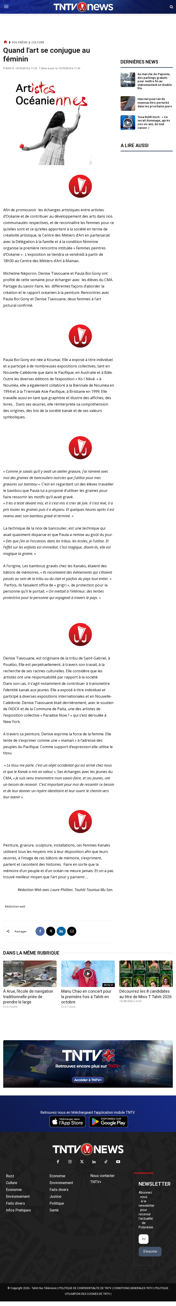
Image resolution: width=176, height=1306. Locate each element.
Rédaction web (15, 906)
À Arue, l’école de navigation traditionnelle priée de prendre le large (28, 996)
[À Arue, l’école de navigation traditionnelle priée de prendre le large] (30, 973)
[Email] (71, 931)
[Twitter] (82, 1162)
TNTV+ (95, 1182)
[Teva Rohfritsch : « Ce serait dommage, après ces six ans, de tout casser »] (128, 122)
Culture (37, 42)
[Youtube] (118, 1162)
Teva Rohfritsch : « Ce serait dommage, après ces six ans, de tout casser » (154, 122)
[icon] (5, 42)
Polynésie (20, 42)
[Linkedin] (61, 931)
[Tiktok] (106, 1162)
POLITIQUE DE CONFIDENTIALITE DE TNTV (85, 1288)
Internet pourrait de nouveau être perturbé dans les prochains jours (155, 102)
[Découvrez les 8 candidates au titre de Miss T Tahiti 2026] (146, 973)
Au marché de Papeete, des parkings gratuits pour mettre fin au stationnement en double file (155, 81)
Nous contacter (102, 1176)
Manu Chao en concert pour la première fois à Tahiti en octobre (86, 996)
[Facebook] (40, 931)
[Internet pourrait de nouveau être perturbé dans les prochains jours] (128, 103)
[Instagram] (70, 1162)
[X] (50, 931)
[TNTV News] (88, 1149)
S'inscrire (150, 1251)
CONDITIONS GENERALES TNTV (133, 1288)
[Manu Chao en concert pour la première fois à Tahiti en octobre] (88, 973)
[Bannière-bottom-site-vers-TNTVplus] (88, 1086)
